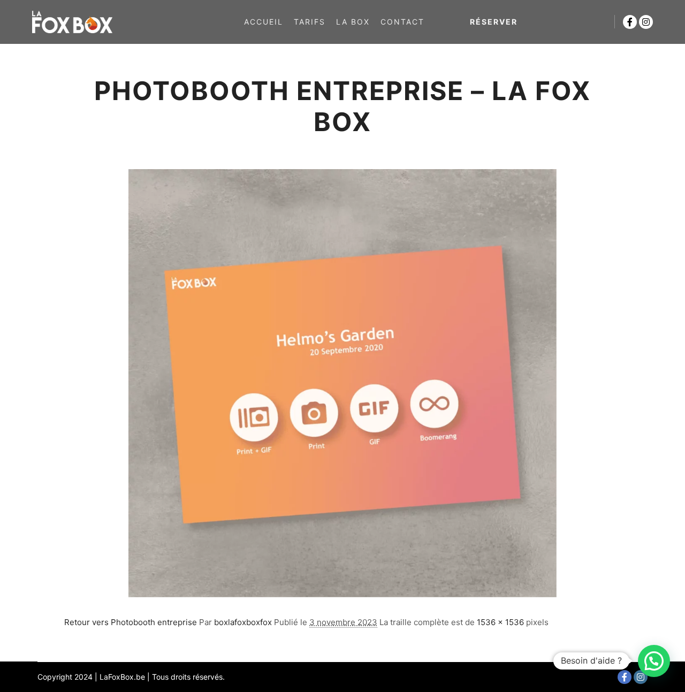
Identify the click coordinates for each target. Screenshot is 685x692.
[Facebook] (630, 22)
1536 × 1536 (500, 622)
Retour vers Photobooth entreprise (130, 622)
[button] (654, 661)
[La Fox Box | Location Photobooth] (72, 22)
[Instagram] (646, 22)
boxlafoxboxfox (243, 622)
